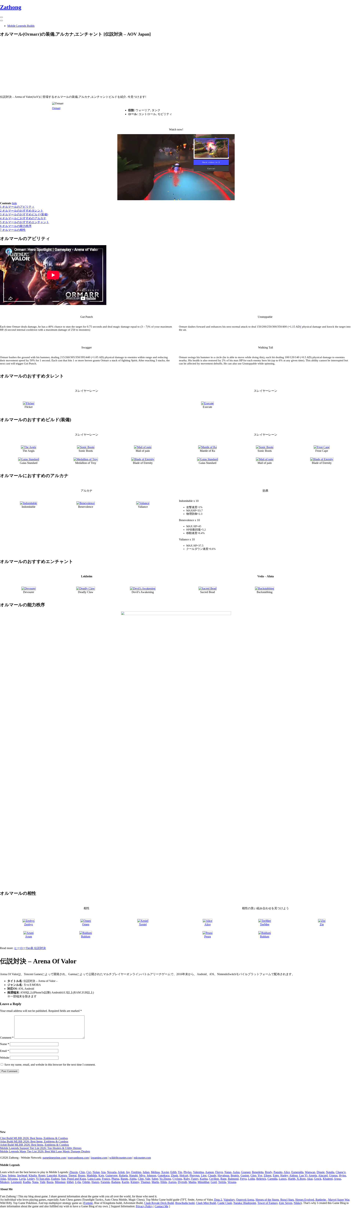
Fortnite (88, 1203)
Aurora (172, 1182)
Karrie (125, 1182)
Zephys (28, 924)
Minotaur (60, 1182)
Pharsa (115, 1178)
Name (4, 1044)
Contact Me (161, 1206)
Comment (7, 1037)
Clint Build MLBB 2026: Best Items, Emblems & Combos (34, 1138)
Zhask (174, 1175)
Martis (155, 1182)
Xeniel (143, 924)
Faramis (105, 1182)
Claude (212, 1175)
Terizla (222, 1182)
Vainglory (229, 1199)
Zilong (267, 1175)
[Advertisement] (110, 66)
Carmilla (272, 1178)
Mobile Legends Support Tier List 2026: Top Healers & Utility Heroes (40, 1148)
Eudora (55, 1178)
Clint (141, 1178)
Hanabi (133, 1175)
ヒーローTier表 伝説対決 (30, 948)
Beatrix (235, 1175)
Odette (86, 1182)
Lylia (78, 1182)
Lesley (31, 1178)
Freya (243, 1178)
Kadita (27, 1182)
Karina (204, 1178)
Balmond (233, 1178)
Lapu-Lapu (93, 1178)
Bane (223, 1178)
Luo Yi (303, 1175)
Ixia (103, 1172)
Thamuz (145, 1182)
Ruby (187, 1178)
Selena (12, 1175)
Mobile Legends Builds (20, 25)
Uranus (333, 1175)
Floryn (219, 1172)
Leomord (16, 1182)
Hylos (342, 1175)
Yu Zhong (165, 1178)
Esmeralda (297, 1172)
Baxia (50, 1182)
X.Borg (301, 1178)
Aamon (209, 1172)
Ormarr (56, 108)
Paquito (278, 1172)
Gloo (253, 1175)
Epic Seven (285, 1203)
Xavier (165, 1172)
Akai (310, 1178)
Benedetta (257, 1172)
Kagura (62, 1175)
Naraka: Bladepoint (244, 1203)
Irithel (70, 1182)
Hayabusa (223, 1175)
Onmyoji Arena (245, 1199)
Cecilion (214, 1178)
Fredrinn (136, 1172)
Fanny (194, 1178)
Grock (317, 1178)
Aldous (293, 1175)
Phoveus (194, 1175)
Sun (63, 1178)
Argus (337, 1178)
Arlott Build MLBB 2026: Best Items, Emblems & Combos (34, 1144)
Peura (207, 936)
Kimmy (135, 1182)
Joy (128, 1172)
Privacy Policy (144, 1206)
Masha (192, 1182)
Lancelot (52, 1175)
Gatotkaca (163, 1175)
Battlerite (321, 1199)
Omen (85, 924)
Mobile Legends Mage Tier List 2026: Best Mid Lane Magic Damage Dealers (45, 1151)
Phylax (188, 1172)
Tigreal (72, 1175)
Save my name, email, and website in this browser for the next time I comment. (50, 1064)
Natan (227, 1172)
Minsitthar (203, 1182)
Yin (180, 1172)
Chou (3, 1175)
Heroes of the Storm (267, 1199)
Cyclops (177, 1178)
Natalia (330, 1172)
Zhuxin (73, 1172)
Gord (214, 1182)
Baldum (85, 936)
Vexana (232, 1182)
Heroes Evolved (304, 1199)
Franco (106, 1178)
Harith (291, 1178)
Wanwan (310, 1172)
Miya (142, 1175)
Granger (245, 1172)
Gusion (245, 1175)
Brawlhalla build (185, 1203)
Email (4, 1050)
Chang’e (341, 1172)
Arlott (121, 1172)
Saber (155, 1178)
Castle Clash (224, 1203)
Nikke (297, 1203)
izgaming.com (99, 1157)
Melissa (155, 1172)
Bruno (81, 1175)
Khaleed (328, 1178)
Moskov (4, 1182)
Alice (207, 924)
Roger (41, 1175)
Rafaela (123, 1175)
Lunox (283, 1178)
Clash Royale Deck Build (159, 1203)
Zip (322, 924)
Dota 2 (218, 1199)
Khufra (33, 1175)
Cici (88, 1172)
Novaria (111, 1172)
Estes (276, 1175)
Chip (82, 1172)
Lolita (251, 1178)
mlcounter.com (142, 1157)
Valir (42, 1182)
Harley (284, 1175)
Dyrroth (182, 1182)
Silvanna (13, 1178)
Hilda (163, 1182)
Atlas (3, 1178)
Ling (203, 1175)
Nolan (96, 1172)
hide (14, 203)
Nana (35, 1182)
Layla (22, 1178)
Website (4, 1057)
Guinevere (111, 1175)
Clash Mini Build (206, 1203)
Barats (124, 1178)
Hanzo (95, 1182)
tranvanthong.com (78, 1157)
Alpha (132, 1178)
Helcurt (183, 1175)
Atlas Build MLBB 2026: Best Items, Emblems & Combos (34, 1141)
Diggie (320, 1172)
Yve (260, 1175)
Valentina (198, 1172)
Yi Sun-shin (43, 1178)
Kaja (101, 1175)
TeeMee (264, 924)
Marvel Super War (338, 1199)
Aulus (236, 1172)
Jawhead (22, 1175)
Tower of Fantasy (267, 1203)
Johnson (151, 1175)
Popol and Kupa (76, 1178)
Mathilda (92, 1175)
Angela (313, 1175)
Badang (115, 1182)
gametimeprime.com (54, 1157)
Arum (28, 936)
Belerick (261, 1178)
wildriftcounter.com (120, 1157)
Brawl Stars (287, 1199)
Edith (173, 1172)
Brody (268, 1172)
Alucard (323, 1175)
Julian (146, 1172)
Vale (147, 1178)
